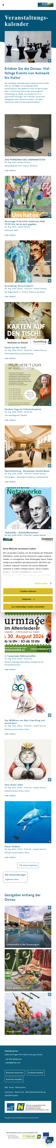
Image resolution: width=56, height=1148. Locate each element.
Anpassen (26, 599)
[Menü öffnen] (3, 5)
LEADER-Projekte (11, 1095)
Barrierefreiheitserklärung (35, 1092)
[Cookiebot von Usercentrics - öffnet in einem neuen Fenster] (41, 539)
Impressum (9, 1092)
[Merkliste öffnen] (11, 5)
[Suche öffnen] (13, 5)
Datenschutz (19, 1092)
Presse (11, 1087)
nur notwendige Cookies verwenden (28, 607)
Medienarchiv (20, 1087)
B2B (6, 1087)
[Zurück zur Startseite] (45, 5)
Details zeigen (41, 583)
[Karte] (9, 5)
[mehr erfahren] (28, 143)
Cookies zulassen (28, 591)
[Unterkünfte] (7, 5)
